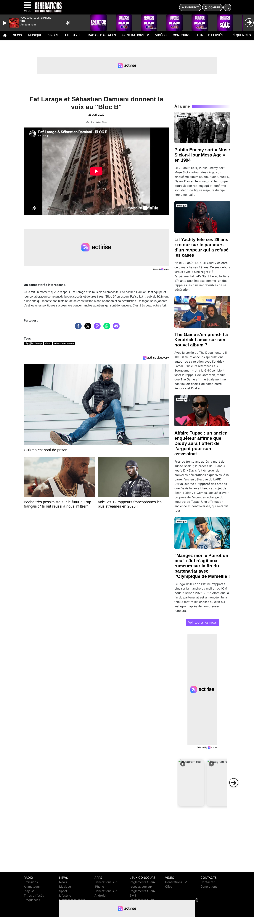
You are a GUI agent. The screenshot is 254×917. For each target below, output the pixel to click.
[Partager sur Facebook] (77, 328)
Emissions (31, 882)
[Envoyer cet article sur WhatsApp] (106, 328)
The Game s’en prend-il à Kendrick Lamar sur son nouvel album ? (201, 339)
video (48, 343)
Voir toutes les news (202, 622)
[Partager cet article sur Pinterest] (96, 328)
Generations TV (135, 35)
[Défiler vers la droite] (233, 782)
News (17, 35)
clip (27, 343)
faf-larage (36, 343)
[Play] (5, 23)
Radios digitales (102, 35)
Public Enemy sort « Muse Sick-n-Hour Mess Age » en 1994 (202, 155)
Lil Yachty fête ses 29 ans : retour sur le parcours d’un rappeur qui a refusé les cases (201, 247)
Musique (35, 35)
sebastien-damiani (64, 343)
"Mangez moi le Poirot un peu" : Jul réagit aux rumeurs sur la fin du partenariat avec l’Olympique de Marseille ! (202, 566)
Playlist (29, 891)
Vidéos (161, 35)
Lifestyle (73, 35)
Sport (53, 35)
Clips (168, 886)
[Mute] (68, 23)
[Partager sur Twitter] (87, 328)
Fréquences (240, 35)
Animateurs (32, 886)
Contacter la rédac (72, 900)
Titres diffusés (210, 35)
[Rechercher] (227, 7)
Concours (181, 35)
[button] (191, 782)
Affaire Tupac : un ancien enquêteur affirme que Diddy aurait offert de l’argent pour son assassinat (201, 443)
